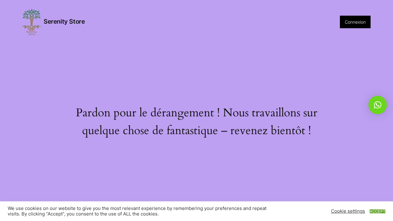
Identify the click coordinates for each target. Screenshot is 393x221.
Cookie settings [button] (348, 211)
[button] (377, 105)
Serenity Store (64, 21)
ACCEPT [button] (377, 211)
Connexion (355, 22)
